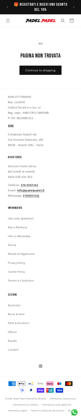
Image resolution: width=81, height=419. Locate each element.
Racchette (14, 305)
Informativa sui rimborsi (26, 404)
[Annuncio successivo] (73, 7)
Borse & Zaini (16, 314)
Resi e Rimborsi (17, 227)
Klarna (12, 245)
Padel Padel (19, 398)
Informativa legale (17, 410)
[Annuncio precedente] (7, 7)
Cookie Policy (16, 271)
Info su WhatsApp (19, 236)
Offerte (12, 332)
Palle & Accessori (18, 323)
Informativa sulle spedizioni (57, 404)
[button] (8, 20)
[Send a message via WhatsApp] (74, 412)
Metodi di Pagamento (21, 254)
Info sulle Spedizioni (21, 218)
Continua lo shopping (40, 70)
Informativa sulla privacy (63, 398)
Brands (12, 341)
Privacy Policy (16, 263)
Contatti (13, 349)
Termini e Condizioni (21, 280)
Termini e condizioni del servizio (47, 410)
